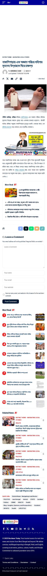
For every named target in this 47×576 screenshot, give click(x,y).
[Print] (21, 79)
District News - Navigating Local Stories (15, 57)
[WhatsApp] (28, 529)
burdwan (40, 499)
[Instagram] (16, 529)
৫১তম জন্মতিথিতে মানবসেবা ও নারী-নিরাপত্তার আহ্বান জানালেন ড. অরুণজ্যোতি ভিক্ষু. (29, 193)
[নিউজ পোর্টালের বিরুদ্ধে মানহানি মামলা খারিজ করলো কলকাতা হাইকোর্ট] (40, 336)
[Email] (12, 79)
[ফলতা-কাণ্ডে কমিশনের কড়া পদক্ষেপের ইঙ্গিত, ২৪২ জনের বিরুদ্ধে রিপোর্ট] (40, 317)
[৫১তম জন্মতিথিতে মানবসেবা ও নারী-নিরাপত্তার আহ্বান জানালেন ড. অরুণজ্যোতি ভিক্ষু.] (11, 192)
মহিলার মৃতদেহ (6, 127)
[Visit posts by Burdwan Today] (4, 72)
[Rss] (33, 529)
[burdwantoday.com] (23, 2)
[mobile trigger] (4, 2)
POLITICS (19, 441)
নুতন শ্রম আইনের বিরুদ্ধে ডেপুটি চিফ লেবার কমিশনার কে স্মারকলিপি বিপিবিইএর (19, 393)
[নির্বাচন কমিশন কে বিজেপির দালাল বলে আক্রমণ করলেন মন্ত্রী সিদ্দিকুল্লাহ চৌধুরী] (8, 483)
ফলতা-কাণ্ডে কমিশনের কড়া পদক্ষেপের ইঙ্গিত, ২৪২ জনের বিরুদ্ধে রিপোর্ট (19, 316)
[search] (38, 2)
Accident (37, 505)
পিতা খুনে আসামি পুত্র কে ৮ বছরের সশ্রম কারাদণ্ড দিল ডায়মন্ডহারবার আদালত (18, 345)
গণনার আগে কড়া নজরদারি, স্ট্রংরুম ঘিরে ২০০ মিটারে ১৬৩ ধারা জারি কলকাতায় (19, 402)
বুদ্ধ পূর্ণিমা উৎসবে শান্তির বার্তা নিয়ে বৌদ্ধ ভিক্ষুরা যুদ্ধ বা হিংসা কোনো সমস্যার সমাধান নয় (20, 325)
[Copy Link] (16, 79)
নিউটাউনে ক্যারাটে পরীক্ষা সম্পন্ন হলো (17, 373)
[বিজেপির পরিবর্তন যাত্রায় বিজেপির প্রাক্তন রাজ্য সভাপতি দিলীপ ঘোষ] (8, 455)
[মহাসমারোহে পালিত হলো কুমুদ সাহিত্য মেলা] (8, 470)
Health (28, 502)
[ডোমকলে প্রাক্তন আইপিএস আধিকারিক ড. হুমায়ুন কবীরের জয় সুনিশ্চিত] (40, 355)
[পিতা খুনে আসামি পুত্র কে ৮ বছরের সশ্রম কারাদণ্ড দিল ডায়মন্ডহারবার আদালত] (40, 346)
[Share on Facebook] (20, 229)
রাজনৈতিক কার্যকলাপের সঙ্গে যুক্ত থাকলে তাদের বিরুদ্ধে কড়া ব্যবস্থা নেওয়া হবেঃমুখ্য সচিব (19, 383)
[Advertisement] (23, 29)
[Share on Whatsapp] (31, 229)
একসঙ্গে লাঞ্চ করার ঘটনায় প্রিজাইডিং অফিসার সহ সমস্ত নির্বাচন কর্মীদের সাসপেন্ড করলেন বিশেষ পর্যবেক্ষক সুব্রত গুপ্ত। (20, 365)
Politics (6, 502)
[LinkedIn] (20, 529)
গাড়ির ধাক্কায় (20, 170)
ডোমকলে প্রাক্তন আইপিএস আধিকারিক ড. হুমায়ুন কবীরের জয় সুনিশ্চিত (18, 354)
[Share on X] (7, 79)
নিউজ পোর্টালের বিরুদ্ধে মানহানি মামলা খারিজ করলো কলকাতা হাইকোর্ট (19, 335)
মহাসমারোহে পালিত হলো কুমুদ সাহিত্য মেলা (27, 475)
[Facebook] (3, 529)
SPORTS (6, 508)
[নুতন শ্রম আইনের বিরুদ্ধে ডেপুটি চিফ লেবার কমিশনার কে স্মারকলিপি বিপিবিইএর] (40, 394)
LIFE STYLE (19, 472)
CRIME (13, 502)
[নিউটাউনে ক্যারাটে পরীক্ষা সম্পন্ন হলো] (40, 375)
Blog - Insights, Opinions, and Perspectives (18, 505)
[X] (7, 529)
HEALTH (18, 423)
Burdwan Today (15, 71)
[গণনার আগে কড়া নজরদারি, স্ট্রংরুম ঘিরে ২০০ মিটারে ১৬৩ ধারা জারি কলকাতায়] (40, 404)
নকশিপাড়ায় (24, 117)
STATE (32, 499)
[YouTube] (12, 529)
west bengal (16, 499)
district (25, 499)
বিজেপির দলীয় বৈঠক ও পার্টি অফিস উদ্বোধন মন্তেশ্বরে (22, 217)
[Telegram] (24, 529)
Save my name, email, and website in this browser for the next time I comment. (24, 294)
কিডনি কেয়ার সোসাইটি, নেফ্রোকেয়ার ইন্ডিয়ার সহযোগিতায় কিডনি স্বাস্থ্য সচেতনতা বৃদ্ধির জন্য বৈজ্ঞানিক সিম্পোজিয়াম (29, 428)
